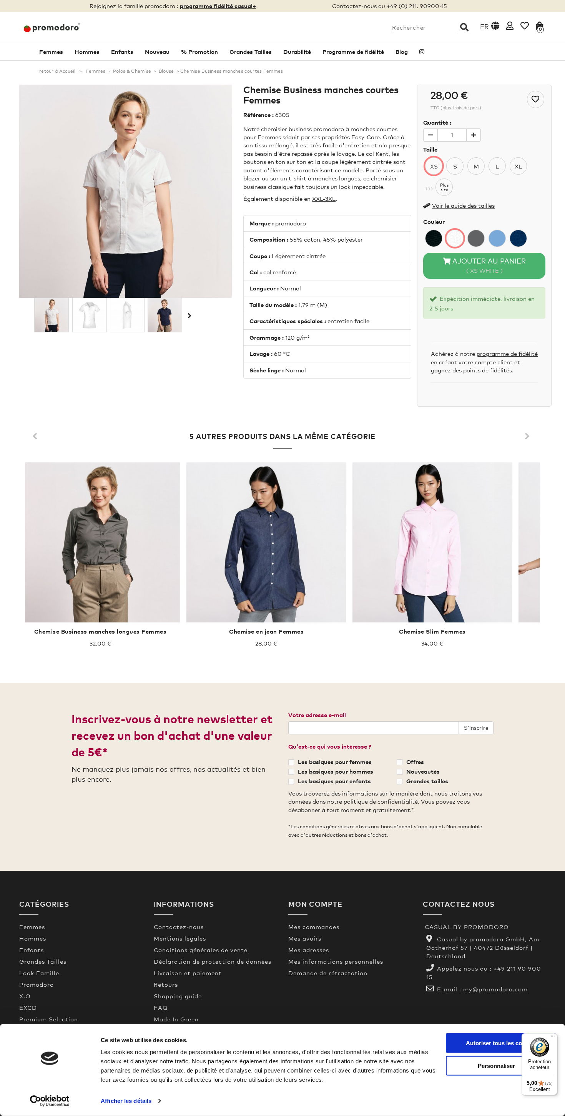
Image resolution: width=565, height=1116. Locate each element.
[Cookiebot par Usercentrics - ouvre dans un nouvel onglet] (49, 1101)
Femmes (51, 51)
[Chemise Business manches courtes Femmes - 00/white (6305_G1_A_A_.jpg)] (89, 315)
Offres (415, 761)
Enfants (122, 51)
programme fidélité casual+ (218, 5)
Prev (36, 436)
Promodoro (36, 984)
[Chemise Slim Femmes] (432, 542)
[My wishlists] (525, 25)
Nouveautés (423, 771)
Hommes (87, 51)
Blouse (166, 71)
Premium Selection (48, 1019)
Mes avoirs (304, 938)
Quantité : (437, 122)
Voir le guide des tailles (463, 205)
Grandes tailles (427, 780)
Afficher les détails (126, 1101)
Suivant (189, 315)
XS (434, 166)
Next (528, 436)
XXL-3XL (324, 198)
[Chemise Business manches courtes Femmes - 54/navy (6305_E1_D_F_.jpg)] (165, 315)
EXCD (28, 1007)
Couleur (434, 221)
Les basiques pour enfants (334, 780)
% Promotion (199, 51)
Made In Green (176, 1019)
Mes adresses (308, 949)
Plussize (444, 187)
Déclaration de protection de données (212, 961)
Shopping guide (178, 996)
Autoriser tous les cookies (501, 1043)
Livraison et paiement (188, 972)
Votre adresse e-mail (317, 714)
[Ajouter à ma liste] (535, 99)
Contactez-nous (179, 926)
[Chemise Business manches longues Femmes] (100, 542)
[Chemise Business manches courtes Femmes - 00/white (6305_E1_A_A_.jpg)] (51, 315)
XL (518, 166)
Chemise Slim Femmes (432, 631)
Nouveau (157, 51)
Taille (430, 149)
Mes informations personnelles (335, 961)
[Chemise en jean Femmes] (266, 542)
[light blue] (497, 238)
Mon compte (315, 903)
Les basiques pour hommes (335, 771)
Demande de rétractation (327, 972)
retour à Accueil (57, 71)
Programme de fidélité (353, 51)
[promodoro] (80, 27)
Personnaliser (496, 1065)
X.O (25, 996)
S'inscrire (476, 727)
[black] (433, 238)
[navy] (518, 238)
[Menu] (552, 1038)
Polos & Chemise (132, 71)
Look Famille (39, 972)
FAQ (161, 1007)
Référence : (258, 114)
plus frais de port (460, 107)
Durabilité (297, 51)
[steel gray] (476, 238)
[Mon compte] (510, 25)
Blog (402, 51)
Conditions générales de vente (201, 949)
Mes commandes (313, 926)
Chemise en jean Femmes (266, 631)
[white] (455, 238)
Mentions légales (180, 938)
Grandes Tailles (250, 51)
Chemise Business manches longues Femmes (100, 631)
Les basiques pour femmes (335, 761)
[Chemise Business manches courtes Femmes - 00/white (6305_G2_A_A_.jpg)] (127, 315)
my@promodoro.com (495, 989)
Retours (166, 984)
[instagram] (422, 51)
